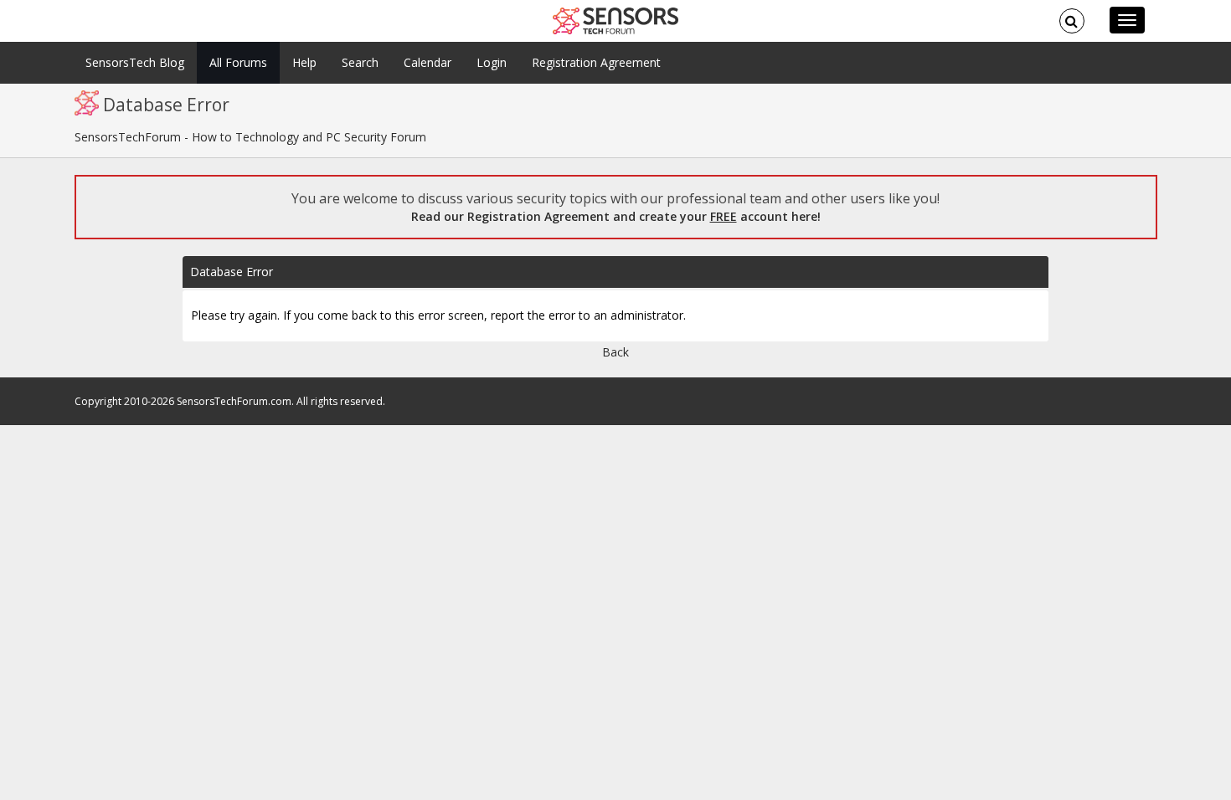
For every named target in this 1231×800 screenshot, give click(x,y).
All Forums (238, 62)
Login (491, 62)
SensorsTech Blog (134, 62)
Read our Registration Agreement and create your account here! (616, 216)
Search (360, 62)
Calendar (427, 62)
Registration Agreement (596, 62)
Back (615, 352)
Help (304, 62)
